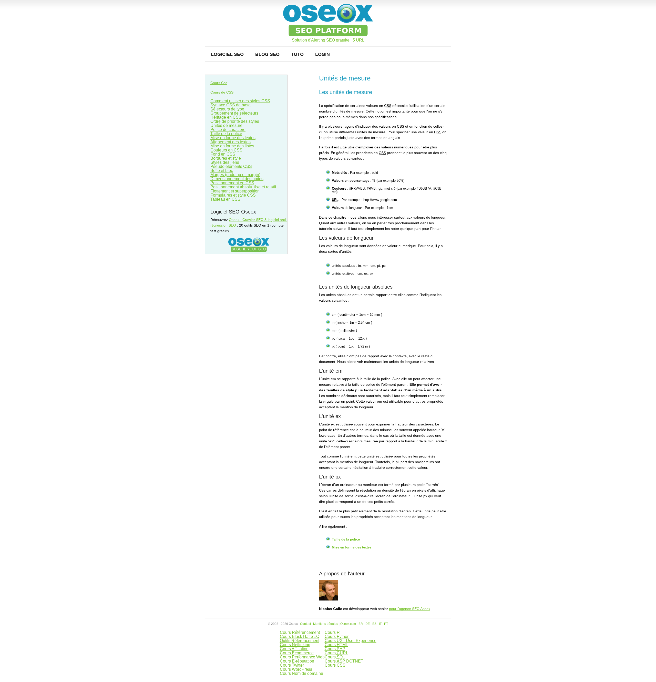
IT (380, 624)
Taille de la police (346, 539)
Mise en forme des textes (351, 547)
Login (322, 54)
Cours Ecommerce (297, 653)
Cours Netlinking (295, 645)
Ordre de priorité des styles (234, 121)
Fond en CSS (222, 154)
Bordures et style (225, 158)
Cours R (332, 632)
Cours (336, 645)
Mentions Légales (325, 624)
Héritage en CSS (225, 117)
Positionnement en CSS (232, 183)
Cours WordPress (296, 669)
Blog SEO (267, 54)
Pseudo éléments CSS (231, 166)
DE (367, 624)
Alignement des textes (230, 142)
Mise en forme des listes (232, 146)
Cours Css (218, 83)
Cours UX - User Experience (350, 640)
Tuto (297, 54)
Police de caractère (227, 129)
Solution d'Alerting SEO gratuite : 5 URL (328, 40)
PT (386, 624)
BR (360, 624)
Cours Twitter (292, 665)
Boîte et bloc (221, 170)
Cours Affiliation (294, 649)
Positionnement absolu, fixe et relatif (243, 187)
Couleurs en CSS (226, 150)
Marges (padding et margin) (235, 174)
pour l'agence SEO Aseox (409, 609)
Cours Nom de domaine (301, 673)
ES (374, 624)
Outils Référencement (299, 640)
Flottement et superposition (235, 191)
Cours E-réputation (297, 661)
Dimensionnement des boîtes (236, 179)
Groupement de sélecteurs (234, 113)
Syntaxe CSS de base (230, 105)
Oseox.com (348, 624)
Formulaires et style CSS (233, 195)
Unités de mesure (226, 125)
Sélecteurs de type (227, 109)
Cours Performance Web (302, 657)
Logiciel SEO (227, 54)
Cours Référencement (300, 632)
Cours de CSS (221, 92)
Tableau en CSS (225, 199)
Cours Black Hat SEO (299, 636)
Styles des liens (224, 162)
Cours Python (337, 636)
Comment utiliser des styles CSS (240, 101)
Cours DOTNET (344, 661)
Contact (305, 624)
